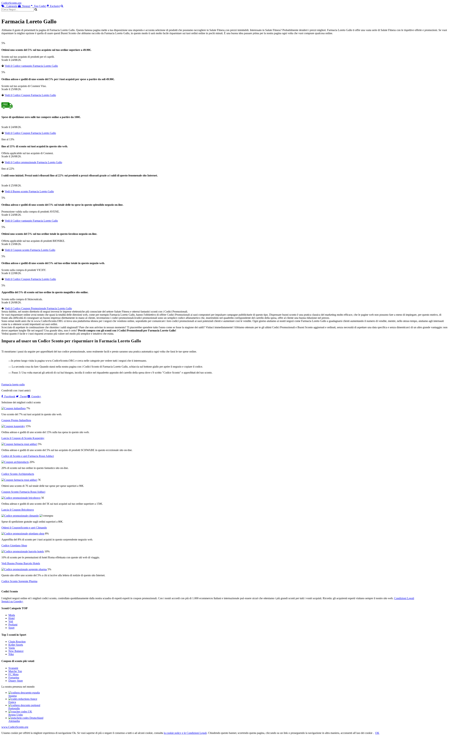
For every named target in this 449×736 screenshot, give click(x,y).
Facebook (9, 396)
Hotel (11, 618)
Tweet (23, 396)
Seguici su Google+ (12, 601)
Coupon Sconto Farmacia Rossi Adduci (23, 491)
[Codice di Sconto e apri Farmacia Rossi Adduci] (19, 444)
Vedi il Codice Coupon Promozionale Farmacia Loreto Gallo (38, 308)
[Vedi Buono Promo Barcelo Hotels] (22, 551)
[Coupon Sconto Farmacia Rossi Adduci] (19, 479)
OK (377, 732)
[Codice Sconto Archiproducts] (15, 462)
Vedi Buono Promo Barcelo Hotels (20, 563)
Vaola (11, 647)
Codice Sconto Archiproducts (17, 473)
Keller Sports (15, 644)
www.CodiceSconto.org (14, 726)
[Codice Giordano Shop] (22, 533)
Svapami (13, 668)
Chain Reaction (17, 641)
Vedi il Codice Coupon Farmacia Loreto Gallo (30, 95)
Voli (10, 621)
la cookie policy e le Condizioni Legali (185, 732)
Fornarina (13, 677)
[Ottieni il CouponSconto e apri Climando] (20, 515)
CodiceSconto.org (11, 2)
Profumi (12, 624)
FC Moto (13, 674)
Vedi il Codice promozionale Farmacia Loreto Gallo (33, 162)
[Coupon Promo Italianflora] (13, 408)
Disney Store (15, 680)
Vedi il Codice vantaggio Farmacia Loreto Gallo (31, 65)
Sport (11, 627)
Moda (11, 615)
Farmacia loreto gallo (13, 384)
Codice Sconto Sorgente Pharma (19, 581)
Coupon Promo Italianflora (16, 420)
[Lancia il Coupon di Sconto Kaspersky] (13, 426)
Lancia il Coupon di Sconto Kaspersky (22, 438)
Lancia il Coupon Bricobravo (17, 509)
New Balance (16, 651)
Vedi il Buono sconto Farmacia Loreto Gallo (29, 191)
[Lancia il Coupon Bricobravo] (21, 497)
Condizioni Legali (404, 598)
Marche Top (15, 671)
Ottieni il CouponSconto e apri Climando (24, 527)
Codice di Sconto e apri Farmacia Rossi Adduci (27, 456)
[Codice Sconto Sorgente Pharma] (24, 569)
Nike (11, 654)
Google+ (35, 396)
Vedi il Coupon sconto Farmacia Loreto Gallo (30, 249)
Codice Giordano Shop (14, 545)
